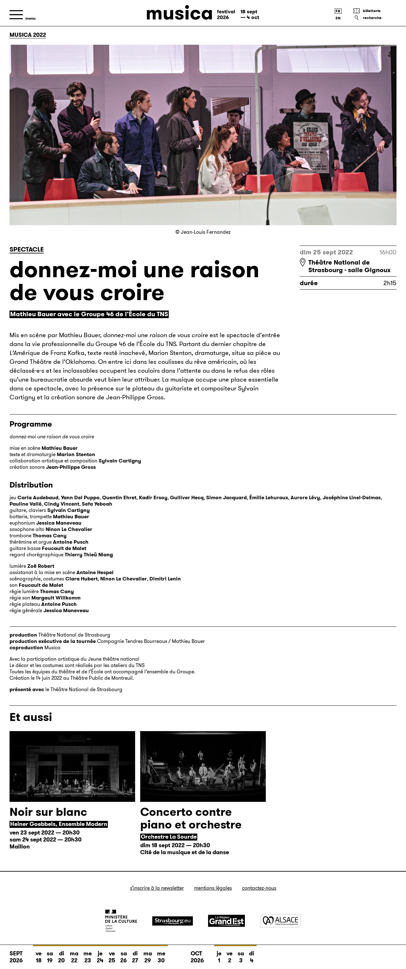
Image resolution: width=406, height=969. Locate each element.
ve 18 (39, 957)
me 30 (161, 957)
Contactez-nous (259, 888)
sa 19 (50, 957)
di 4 (251, 957)
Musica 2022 (28, 35)
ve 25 (111, 957)
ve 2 (229, 957)
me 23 (87, 957)
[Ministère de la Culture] (121, 921)
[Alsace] (280, 920)
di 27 (135, 957)
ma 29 (147, 957)
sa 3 (241, 957)
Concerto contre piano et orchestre (191, 818)
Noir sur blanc (48, 812)
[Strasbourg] (172, 921)
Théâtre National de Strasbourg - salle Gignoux (349, 266)
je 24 (100, 957)
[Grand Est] (226, 921)
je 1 (219, 957)
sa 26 (123, 957)
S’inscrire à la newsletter (157, 888)
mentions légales (213, 888)
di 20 (61, 957)
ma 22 (74, 957)
